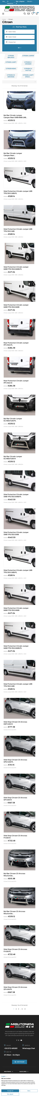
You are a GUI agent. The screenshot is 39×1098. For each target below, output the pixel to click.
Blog (4, 1)
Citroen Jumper (28, 56)
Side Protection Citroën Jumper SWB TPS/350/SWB (16, 533)
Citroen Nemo (11, 69)
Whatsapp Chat (28, 1048)
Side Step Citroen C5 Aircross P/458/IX (15, 836)
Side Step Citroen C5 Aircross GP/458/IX (15, 799)
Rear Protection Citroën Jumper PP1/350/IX (16, 382)
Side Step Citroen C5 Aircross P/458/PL (15, 950)
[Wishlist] (32, 14)
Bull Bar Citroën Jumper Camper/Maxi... (13, 154)
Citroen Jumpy (11, 62)
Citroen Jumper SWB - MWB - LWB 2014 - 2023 (15, 123)
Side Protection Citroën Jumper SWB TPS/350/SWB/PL (16, 495)
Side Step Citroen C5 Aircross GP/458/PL (15, 988)
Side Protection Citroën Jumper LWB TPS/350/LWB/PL (18, 192)
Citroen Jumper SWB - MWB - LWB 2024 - (14, 199)
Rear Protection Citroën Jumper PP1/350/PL (16, 344)
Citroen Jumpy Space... (28, 76)
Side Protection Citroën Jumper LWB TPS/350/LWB (18, 230)
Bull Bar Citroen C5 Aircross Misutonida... (14, 874)
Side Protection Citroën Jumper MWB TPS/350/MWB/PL (16, 268)
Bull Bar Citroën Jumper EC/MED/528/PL (13, 419)
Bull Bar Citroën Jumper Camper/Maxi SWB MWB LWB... (15, 116)
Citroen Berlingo (11, 56)
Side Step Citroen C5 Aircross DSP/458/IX (15, 723)
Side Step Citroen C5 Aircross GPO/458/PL (15, 761)
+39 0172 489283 (10, 1048)
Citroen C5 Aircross (11, 76)
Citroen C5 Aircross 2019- (10, 730)
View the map (20, 1062)
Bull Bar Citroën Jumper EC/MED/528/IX (13, 457)
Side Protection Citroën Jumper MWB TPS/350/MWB (16, 306)
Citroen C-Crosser (28, 63)
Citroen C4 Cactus (28, 69)
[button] (4, 1076)
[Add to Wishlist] (33, 93)
